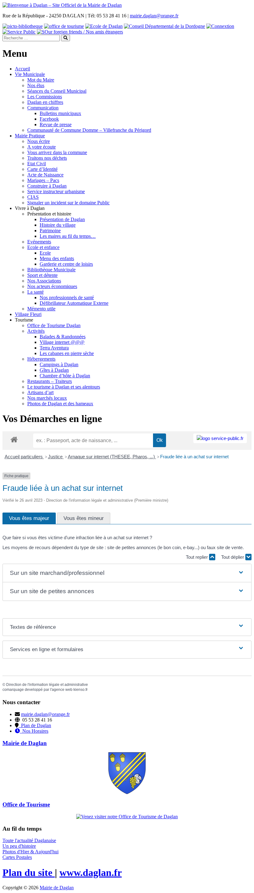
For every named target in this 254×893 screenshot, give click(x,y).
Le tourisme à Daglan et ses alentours (63, 386)
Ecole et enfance (43, 247)
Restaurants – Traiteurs (49, 381)
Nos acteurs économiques (52, 286)
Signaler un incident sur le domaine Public (68, 202)
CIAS (33, 197)
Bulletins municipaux (60, 113)
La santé (35, 292)
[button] (127, 573)
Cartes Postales (17, 857)
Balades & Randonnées (62, 336)
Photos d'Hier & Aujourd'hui (30, 851)
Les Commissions (44, 96)
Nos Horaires (34, 731)
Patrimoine (50, 230)
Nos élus (35, 85)
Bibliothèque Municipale (51, 269)
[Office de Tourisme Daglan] (127, 816)
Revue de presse (56, 124)
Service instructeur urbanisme (56, 191)
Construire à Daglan (47, 186)
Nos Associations (44, 280)
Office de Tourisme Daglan (54, 325)
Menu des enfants (57, 258)
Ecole (45, 252)
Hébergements (41, 359)
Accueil (22, 68)
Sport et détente (42, 275)
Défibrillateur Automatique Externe (74, 303)
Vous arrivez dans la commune (57, 152)
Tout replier (197, 557)
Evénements (39, 241)
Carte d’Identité (42, 169)
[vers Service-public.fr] (220, 438)
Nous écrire (38, 141)
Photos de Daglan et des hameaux (60, 403)
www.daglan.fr (90, 872)
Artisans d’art (40, 392)
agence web (62, 689)
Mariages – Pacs (43, 180)
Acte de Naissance (45, 174)
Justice (56, 456)
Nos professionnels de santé (67, 297)
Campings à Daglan (59, 364)
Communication (43, 107)
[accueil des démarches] (14, 439)
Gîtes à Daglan (54, 370)
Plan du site (28, 872)
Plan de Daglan (35, 725)
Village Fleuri (28, 314)
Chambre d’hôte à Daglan (65, 375)
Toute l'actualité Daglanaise (29, 840)
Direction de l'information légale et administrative (47, 684)
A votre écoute (41, 146)
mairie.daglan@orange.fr (154, 15)
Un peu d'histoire (19, 846)
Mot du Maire (40, 79)
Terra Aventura (54, 347)
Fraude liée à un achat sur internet (194, 456)
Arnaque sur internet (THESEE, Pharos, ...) (112, 456)
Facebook (49, 119)
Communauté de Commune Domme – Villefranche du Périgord (89, 130)
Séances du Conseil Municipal (56, 91)
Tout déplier (233, 557)
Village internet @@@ (62, 342)
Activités (36, 331)
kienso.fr (80, 689)
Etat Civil (36, 163)
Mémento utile (41, 308)
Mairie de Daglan (57, 887)
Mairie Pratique (30, 135)
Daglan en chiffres (45, 102)
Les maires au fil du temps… (68, 236)
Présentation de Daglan (62, 219)
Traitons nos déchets (47, 158)
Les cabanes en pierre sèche (67, 353)
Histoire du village (58, 225)
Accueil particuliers (24, 456)
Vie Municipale (30, 74)
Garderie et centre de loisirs (66, 264)
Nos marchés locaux (47, 398)
